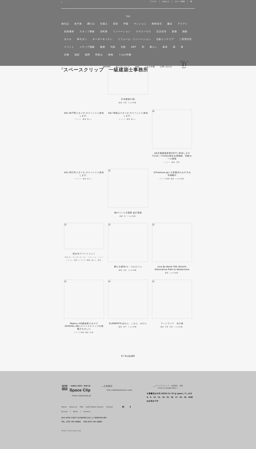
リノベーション (122, 31)
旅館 (184, 31)
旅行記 (65, 23)
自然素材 (69, 31)
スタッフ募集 (180, 1)
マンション (140, 23)
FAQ (137, 66)
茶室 (115, 23)
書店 (169, 23)
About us (73, 407)
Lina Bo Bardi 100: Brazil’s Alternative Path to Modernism (172, 268)
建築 (102, 46)
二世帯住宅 (185, 39)
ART (133, 46)
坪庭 (125, 23)
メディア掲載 (87, 46)
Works (64, 407)
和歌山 (99, 54)
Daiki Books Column (94, 407)
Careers (86, 411)
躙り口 (91, 23)
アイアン (183, 23)
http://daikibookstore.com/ (119, 390)
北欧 (123, 46)
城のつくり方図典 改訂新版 (128, 212)
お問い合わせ (166, 66)
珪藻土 (104, 23)
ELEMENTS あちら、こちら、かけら (128, 323)
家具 (165, 46)
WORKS (107, 66)
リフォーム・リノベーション (134, 39)
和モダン (82, 39)
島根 (110, 54)
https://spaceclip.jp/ (81, 395)
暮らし (153, 46)
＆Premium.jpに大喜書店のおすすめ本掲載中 (172, 173)
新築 (174, 31)
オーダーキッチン (102, 39)
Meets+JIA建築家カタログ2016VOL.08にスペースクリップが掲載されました (84, 326)
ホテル (68, 39)
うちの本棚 (125, 54)
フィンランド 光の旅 (172, 323)
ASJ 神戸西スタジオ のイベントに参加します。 (84, 114)
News (75, 411)
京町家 (104, 31)
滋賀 (76, 54)
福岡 (87, 54)
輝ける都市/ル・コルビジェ (128, 266)
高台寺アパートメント (84, 253)
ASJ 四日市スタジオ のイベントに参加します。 (84, 173)
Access (64, 411)
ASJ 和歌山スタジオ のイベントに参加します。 (128, 114)
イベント (69, 46)
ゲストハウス (143, 31)
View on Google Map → (168, 388)
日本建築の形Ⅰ (128, 99)
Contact (109, 407)
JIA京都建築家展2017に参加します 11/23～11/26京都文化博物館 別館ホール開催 (172, 156)
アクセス (153, 1)
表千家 (78, 23)
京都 (66, 54)
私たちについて (123, 66)
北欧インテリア (165, 39)
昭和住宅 (157, 23)
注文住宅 (161, 31)
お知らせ (165, 1)
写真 (112, 46)
